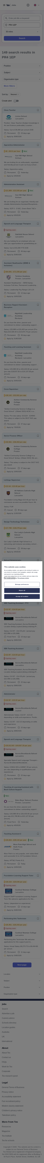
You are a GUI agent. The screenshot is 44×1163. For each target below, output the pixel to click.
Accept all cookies (22, 596)
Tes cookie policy (9, 578)
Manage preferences (22, 584)
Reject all (22, 590)
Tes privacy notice (23, 578)
